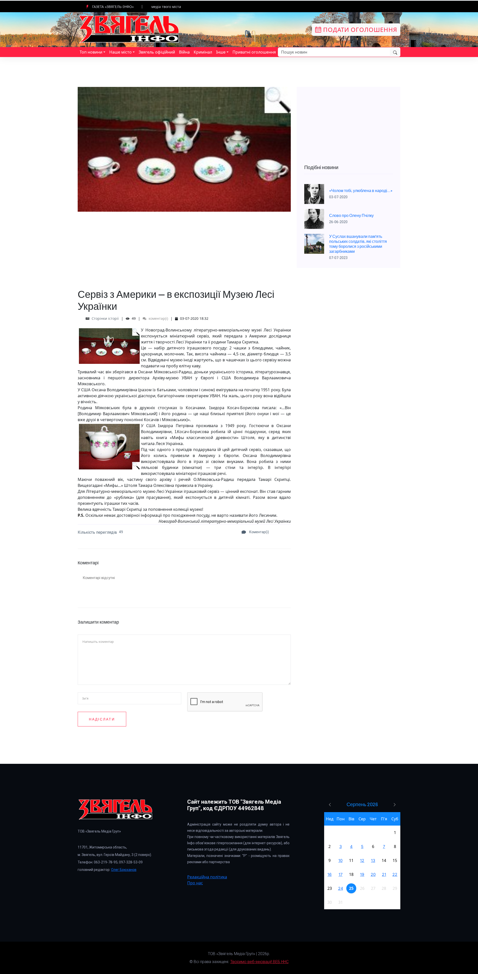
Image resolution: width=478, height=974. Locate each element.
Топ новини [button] (91, 52)
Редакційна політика (207, 877)
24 (340, 888)
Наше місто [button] (120, 52)
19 (362, 874)
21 (384, 874)
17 (341, 874)
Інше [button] (221, 52)
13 (373, 860)
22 (394, 874)
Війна (184, 52)
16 (329, 874)
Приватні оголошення (254, 52)
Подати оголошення (359, 29)
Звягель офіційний (157, 52)
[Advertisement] (184, 246)
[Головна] (129, 29)
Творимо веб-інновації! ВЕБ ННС (259, 961)
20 (373, 874)
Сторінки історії (105, 318)
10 (340, 860)
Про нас (195, 883)
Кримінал (203, 52)
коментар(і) (158, 318)
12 (362, 860)
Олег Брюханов (123, 870)
